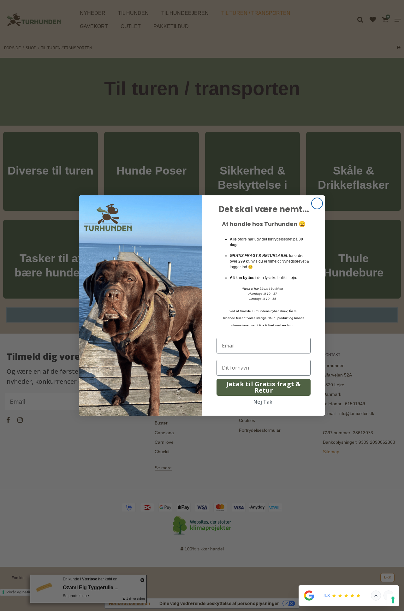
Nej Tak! (263, 401)
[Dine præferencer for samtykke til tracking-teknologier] (393, 600)
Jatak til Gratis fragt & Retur (263, 387)
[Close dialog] (317, 203)
